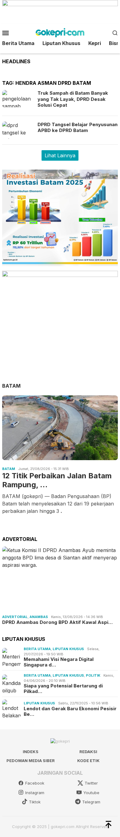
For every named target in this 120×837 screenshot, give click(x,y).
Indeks (30, 751)
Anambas (39, 617)
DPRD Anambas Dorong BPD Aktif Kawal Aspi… (57, 622)
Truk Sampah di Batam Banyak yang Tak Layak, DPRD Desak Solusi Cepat (73, 99)
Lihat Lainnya (60, 155)
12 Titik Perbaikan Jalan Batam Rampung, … (57, 480)
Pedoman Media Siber (30, 760)
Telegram (91, 801)
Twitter (91, 783)
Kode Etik (88, 760)
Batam (8, 469)
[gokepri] (60, 32)
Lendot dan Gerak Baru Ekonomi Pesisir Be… (70, 711)
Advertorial (15, 617)
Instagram (34, 792)
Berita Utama (37, 649)
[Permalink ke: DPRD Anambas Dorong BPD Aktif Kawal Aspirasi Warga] (60, 579)
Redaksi (88, 751)
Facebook (34, 783)
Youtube (91, 792)
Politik (93, 675)
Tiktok (35, 801)
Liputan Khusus (68, 649)
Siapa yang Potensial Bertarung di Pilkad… (63, 688)
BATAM (11, 386)
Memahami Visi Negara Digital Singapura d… (59, 662)
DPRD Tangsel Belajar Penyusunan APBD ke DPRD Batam (78, 128)
